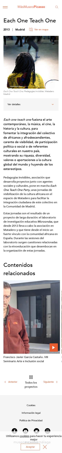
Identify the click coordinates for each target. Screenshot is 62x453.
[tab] (16, 86)
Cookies (31, 405)
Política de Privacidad (31, 420)
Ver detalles (14, 104)
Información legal (31, 413)
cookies (24, 436)
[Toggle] (5, 7)
